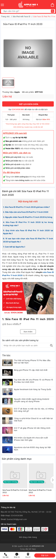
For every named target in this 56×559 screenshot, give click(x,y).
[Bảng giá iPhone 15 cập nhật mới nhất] (7, 372)
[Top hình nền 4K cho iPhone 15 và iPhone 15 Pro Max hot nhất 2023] (7, 382)
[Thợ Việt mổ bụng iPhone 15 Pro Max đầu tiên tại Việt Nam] (7, 362)
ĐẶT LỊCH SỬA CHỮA (28, 104)
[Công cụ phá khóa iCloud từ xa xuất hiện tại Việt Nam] (7, 420)
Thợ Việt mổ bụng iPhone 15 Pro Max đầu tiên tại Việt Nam (32, 361)
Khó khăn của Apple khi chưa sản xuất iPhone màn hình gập (31, 439)
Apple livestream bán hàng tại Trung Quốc (32, 389)
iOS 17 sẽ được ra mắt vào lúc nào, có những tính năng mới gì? (34, 410)
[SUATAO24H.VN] (28, 5)
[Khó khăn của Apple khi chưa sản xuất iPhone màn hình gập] (7, 440)
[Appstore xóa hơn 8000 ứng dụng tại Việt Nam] (7, 449)
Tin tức (6, 355)
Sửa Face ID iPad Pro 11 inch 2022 (40, 491)
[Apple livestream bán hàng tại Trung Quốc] (7, 391)
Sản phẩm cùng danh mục (17, 458)
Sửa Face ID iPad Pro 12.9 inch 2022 (14, 491)
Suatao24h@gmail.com (17, 519)
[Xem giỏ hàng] (52, 5)
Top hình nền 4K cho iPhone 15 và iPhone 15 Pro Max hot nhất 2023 (33, 381)
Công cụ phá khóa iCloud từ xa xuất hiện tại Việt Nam (33, 419)
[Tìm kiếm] (52, 11)
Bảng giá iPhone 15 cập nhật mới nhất (30, 370)
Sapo (34, 549)
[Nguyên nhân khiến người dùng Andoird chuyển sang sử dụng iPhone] (7, 401)
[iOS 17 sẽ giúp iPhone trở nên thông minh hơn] (7, 430)
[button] (52, 480)
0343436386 (18, 109)
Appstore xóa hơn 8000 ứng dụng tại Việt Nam (32, 448)
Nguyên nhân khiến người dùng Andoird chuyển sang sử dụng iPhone (31, 400)
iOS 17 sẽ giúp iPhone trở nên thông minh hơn (32, 429)
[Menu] (2, 5)
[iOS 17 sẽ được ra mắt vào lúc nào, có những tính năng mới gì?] (7, 411)
